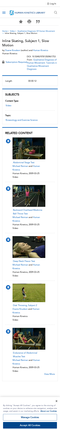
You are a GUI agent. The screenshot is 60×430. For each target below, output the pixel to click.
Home (4, 31)
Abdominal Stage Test (23, 162)
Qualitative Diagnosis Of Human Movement (36, 31)
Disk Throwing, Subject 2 (25, 305)
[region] (30, 413)
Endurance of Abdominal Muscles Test (25, 355)
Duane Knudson (20, 309)
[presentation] (29, 148)
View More (49, 374)
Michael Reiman (20, 166)
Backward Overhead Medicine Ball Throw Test (27, 212)
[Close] (56, 401)
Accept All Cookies (30, 425)
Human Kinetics (40, 50)
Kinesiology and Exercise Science (22, 120)
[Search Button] (55, 12)
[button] (29, 21)
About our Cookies (48, 411)
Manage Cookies (30, 417)
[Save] (21, 21)
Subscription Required (16, 62)
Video (12, 31)
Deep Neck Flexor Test (24, 261)
